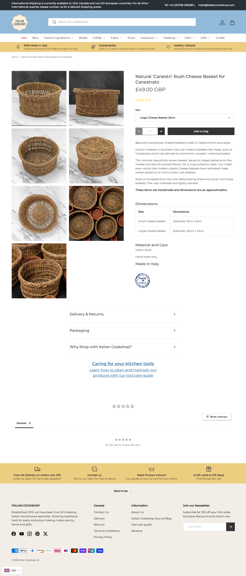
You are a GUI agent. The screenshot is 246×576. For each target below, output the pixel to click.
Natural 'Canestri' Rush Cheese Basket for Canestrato (46, 57)
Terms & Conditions (107, 531)
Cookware (147, 38)
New (35, 38)
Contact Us (101, 512)
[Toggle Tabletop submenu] (178, 38)
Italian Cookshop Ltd (29, 560)
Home (15, 57)
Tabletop (169, 38)
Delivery (99, 518)
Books (83, 38)
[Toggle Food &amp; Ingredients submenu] (72, 38)
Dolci (188, 38)
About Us (137, 512)
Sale (24, 38)
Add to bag (201, 131)
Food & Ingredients (57, 38)
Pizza (131, 38)
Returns (99, 524)
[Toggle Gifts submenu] (209, 38)
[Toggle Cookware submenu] (157, 38)
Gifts (204, 38)
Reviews (136, 531)
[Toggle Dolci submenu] (194, 38)
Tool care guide (141, 524)
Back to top (121, 490)
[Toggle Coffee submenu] (104, 38)
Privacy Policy (103, 537)
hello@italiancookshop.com (216, 5)
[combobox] (122, 22)
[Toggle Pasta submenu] (121, 38)
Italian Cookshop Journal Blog (151, 518)
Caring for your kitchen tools (123, 363)
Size (137, 109)
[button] (232, 23)
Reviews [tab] (21, 423)
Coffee (97, 38)
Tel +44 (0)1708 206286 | (180, 5)
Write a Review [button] (218, 416)
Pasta (114, 38)
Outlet (220, 38)
